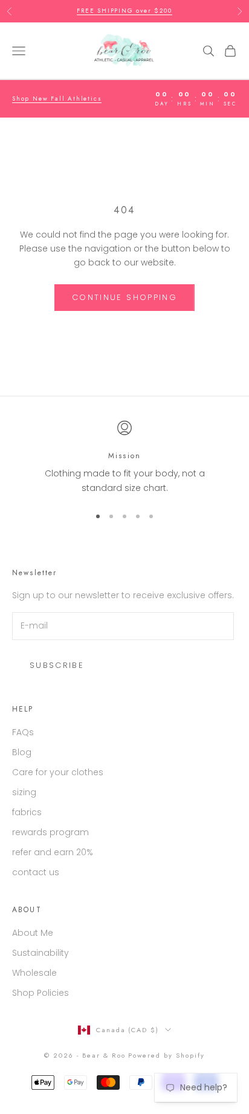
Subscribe (57, 665)
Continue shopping (124, 297)
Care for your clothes (57, 772)
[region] (124, 458)
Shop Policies (40, 993)
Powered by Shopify (166, 1055)
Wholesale (34, 973)
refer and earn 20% (52, 852)
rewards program (50, 832)
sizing (24, 792)
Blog (21, 752)
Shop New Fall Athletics (57, 98)
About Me (32, 933)
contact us (35, 872)
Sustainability (40, 953)
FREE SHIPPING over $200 (124, 10)
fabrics (27, 812)
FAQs (23, 732)
